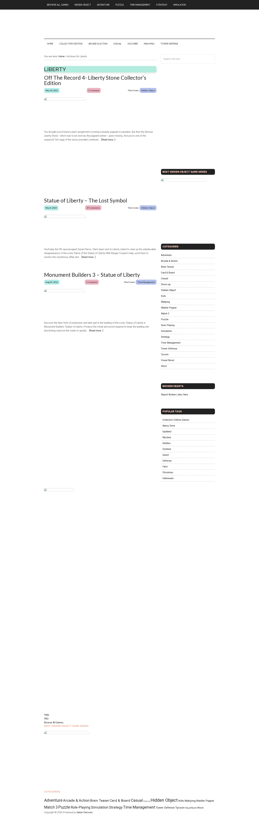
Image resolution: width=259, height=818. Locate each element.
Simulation (166, 330)
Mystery (166, 437)
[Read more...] (108, 139)
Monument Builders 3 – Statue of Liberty (92, 274)
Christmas (167, 472)
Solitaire (166, 449)
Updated (166, 431)
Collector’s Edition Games (175, 419)
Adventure (166, 255)
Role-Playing (167, 325)
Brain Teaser (167, 266)
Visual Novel (167, 360)
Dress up (166, 284)
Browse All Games (53, 722)
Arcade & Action (169, 260)
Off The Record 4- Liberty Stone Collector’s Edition (95, 80)
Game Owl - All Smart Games (72, 22)
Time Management (146, 282)
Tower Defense (169, 348)
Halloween (168, 478)
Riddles (166, 443)
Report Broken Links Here (174, 394)
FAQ (46, 718)
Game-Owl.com (84, 812)
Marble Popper (169, 307)
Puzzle (164, 319)
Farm (165, 466)
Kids (163, 295)
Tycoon (164, 354)
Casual (164, 278)
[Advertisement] (160, 23)
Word (164, 366)
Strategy (165, 336)
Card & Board (168, 272)
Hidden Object (148, 90)
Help (46, 714)
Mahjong (165, 301)
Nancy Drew (168, 425)
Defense (167, 460)
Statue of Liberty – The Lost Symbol (85, 200)
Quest (165, 454)
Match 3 (165, 313)
